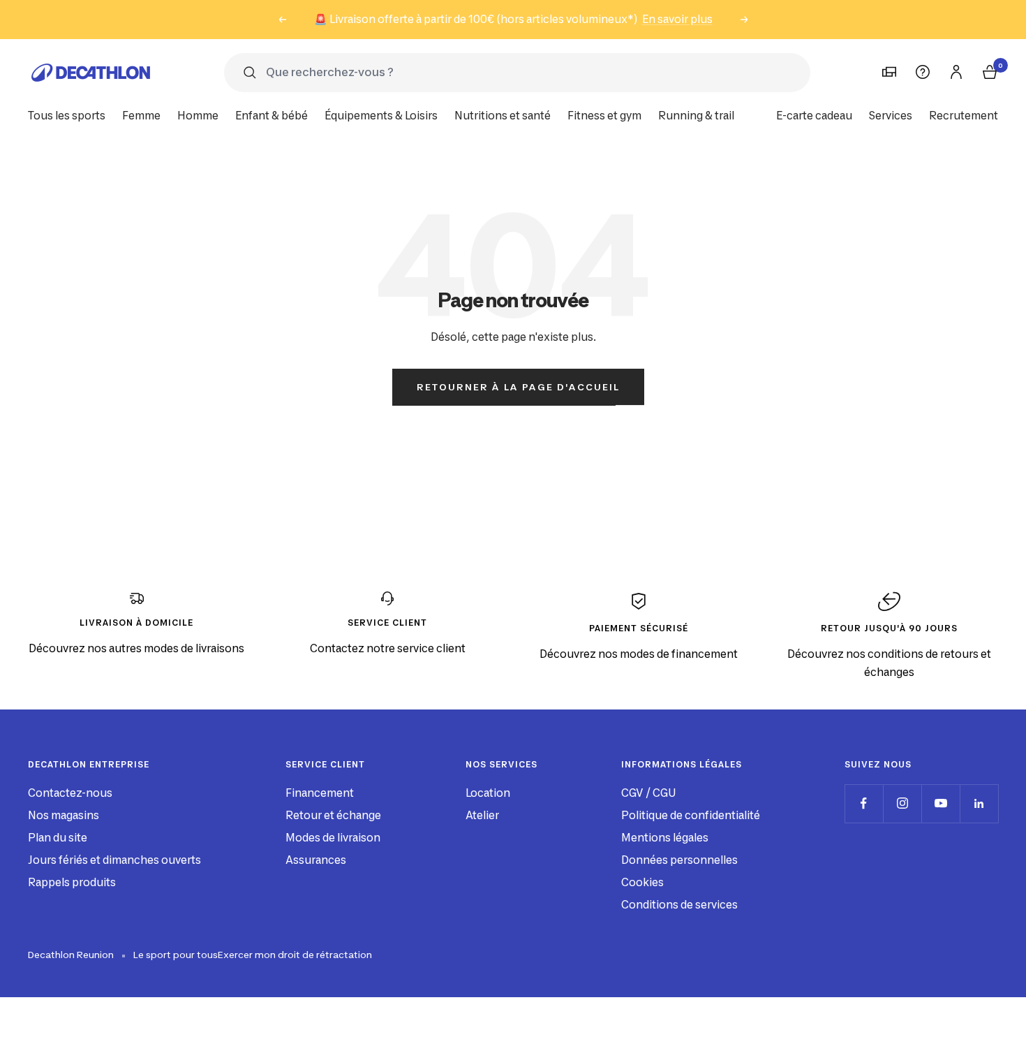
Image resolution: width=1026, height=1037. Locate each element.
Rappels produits (72, 882)
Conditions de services (679, 904)
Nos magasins (63, 815)
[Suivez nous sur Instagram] (902, 803)
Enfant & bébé (271, 115)
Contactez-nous (70, 793)
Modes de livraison (332, 837)
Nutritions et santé (502, 115)
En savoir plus (677, 19)
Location (488, 793)
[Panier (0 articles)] (989, 72)
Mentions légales (664, 837)
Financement (319, 793)
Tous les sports (66, 115)
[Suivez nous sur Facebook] (864, 803)
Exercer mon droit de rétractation (295, 954)
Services (890, 115)
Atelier (482, 815)
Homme (197, 115)
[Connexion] (956, 72)
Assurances (315, 860)
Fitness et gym (604, 115)
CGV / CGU (648, 793)
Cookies (642, 882)
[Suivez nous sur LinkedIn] (979, 803)
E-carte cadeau (814, 115)
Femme (141, 115)
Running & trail (696, 115)
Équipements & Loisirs (381, 115)
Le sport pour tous (175, 954)
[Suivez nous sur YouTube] (940, 803)
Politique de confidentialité (690, 815)
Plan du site (57, 837)
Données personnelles (679, 860)
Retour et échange (333, 815)
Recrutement (963, 115)
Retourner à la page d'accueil (518, 386)
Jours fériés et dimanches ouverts (114, 860)
